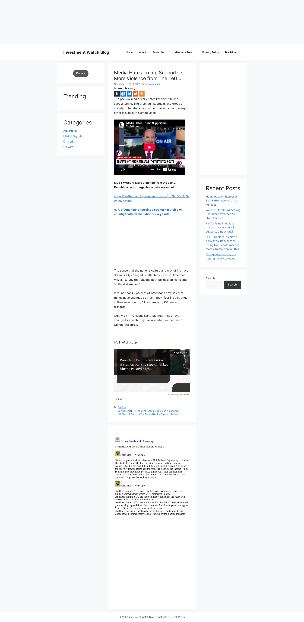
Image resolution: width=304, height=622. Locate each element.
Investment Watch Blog (86, 52)
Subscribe (158, 52)
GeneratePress (176, 617)
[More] (142, 94)
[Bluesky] (129, 94)
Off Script (69, 141)
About (142, 52)
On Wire (122, 407)
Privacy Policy (210, 52)
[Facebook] (123, 94)
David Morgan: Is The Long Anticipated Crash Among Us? (148, 410)
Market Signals (72, 136)
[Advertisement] (95, 22)
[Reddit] (135, 94)
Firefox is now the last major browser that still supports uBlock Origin (220, 227)
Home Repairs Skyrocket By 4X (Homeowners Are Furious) (221, 200)
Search (210, 278)
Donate (80, 73)
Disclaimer (231, 52)
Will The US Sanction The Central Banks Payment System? (149, 414)
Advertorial (70, 130)
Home (129, 52)
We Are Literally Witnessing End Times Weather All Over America (223, 214)
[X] (117, 94)
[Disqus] (152, 475)
